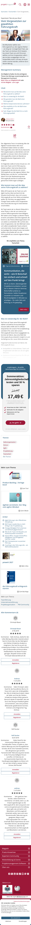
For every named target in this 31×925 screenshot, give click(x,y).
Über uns (5, 867)
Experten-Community (10, 856)
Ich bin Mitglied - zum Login (10, 82)
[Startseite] (8, 4)
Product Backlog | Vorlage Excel (13, 483)
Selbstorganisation (9, 442)
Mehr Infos (23, 309)
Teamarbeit (7, 454)
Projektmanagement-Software (14, 863)
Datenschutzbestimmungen (22, 901)
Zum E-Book (24, 511)
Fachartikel (12, 12)
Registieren (15, 663)
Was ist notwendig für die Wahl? (13, 96)
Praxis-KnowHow (9, 852)
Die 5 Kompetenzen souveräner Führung (15, 542)
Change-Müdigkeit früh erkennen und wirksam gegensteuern (15, 529)
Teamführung (6, 600)
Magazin (5, 848)
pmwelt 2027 (8, 562)
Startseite (4, 12)
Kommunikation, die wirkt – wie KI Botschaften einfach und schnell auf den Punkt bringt (15, 275)
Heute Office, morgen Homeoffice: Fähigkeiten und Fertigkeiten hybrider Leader (16, 537)
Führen (5, 445)
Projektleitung (7, 451)
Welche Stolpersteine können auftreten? (16, 104)
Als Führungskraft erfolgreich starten (15, 587)
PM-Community (23, 605)
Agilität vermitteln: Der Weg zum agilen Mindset (14, 506)
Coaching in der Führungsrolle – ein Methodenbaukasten (16, 546)
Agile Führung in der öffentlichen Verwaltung (15, 521)
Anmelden (15, 660)
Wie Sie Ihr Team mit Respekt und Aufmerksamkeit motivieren (16, 532)
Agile (4, 448)
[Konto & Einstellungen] (25, 4)
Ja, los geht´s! (15, 422)
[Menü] (29, 4)
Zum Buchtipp (23, 592)
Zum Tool (25, 488)
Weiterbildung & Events (11, 860)
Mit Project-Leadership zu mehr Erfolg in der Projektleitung (15, 525)
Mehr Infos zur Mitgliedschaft (10, 80)
